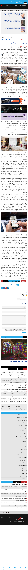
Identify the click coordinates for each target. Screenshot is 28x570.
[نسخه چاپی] (1, 39)
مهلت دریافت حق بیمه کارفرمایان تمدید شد (19, 484)
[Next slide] (2, 337)
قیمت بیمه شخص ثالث (22, 455)
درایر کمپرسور (24, 441)
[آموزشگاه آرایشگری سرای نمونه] (14, 116)
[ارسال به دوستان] (3, 39)
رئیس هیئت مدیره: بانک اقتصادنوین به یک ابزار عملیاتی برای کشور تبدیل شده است (13, 503)
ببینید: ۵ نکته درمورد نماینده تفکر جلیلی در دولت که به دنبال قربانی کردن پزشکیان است (13, 394)
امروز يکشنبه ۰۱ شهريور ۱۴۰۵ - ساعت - (19, 5)
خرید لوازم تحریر (23, 423)
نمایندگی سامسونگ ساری (21, 436)
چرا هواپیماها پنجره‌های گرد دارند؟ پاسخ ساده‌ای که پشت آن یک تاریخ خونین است (12, 28)
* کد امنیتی (24, 326)
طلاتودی (25, 447)
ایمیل (25, 310)
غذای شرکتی (24, 439)
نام (25, 305)
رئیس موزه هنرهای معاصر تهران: (20, 500)
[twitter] (2, 288)
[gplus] (6, 288)
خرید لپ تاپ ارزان (23, 425)
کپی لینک (23, 281)
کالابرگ (25, 444)
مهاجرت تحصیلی (23, 449)
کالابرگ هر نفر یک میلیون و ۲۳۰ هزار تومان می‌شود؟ (17, 505)
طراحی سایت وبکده (23, 460)
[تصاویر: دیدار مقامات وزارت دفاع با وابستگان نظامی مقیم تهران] (14, 349)
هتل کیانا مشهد (23, 428)
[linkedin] (8, 288)
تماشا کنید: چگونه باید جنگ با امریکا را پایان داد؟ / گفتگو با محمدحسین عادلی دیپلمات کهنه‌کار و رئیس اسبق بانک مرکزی (12, 14)
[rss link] (8, 512)
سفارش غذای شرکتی (23, 457)
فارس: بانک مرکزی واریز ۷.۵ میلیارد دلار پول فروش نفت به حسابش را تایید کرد (13, 487)
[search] (1, 5)
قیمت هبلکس (24, 452)
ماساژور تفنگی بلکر (23, 431)
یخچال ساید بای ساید (22, 420)
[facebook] (4, 288)
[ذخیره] (5, 39)
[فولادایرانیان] (14, 101)
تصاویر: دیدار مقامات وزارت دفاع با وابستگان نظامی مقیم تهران (14, 361)
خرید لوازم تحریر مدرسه (22, 417)
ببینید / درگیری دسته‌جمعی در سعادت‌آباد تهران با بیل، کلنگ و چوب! (14, 391)
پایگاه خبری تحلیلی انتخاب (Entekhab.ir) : (19, 46)
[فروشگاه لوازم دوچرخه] (14, 109)
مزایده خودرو (24, 462)
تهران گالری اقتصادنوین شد (21, 507)
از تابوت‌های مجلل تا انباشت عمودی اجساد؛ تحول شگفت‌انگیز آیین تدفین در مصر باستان (12, 21)
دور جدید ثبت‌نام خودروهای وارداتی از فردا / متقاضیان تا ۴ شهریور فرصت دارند (13, 490)
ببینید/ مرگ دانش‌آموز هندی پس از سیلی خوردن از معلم (16, 389)
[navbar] (26, 5)
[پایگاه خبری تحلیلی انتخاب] (25, 2)
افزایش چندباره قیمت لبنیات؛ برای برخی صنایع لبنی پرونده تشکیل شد (14, 498)
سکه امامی (24, 468)
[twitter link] (4, 512)
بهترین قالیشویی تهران (22, 465)
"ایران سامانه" (10, 521)
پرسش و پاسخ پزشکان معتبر (21, 415)
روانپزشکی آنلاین (23, 476)
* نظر (25, 314)
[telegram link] (6, 512)
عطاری (25, 433)
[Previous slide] (5, 337)
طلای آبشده (24, 473)
